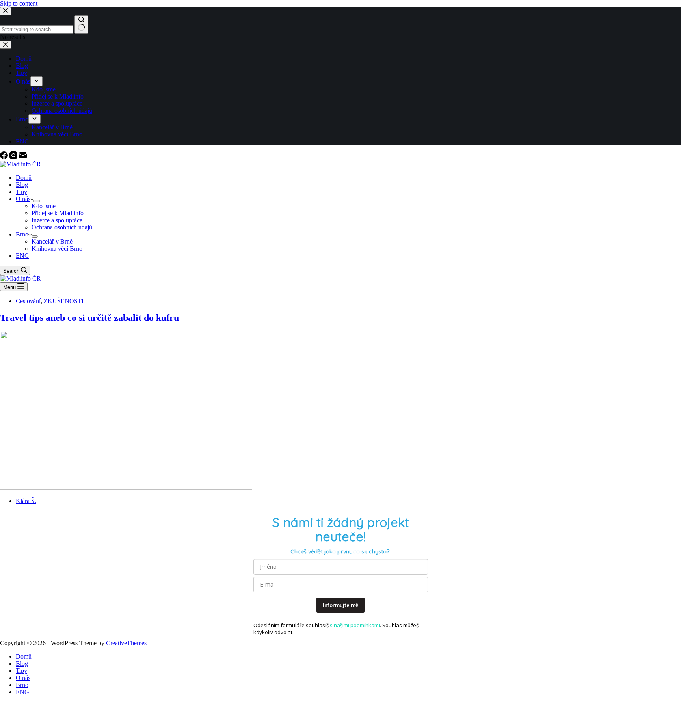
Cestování (28, 301)
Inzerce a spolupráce (57, 220)
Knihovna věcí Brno (57, 248)
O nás (23, 199)
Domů (24, 177)
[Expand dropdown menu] (36, 201)
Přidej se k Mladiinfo (58, 213)
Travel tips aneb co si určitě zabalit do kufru (89, 318)
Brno (22, 234)
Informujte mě (340, 605)
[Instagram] (14, 157)
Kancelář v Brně (52, 241)
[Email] (23, 157)
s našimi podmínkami (355, 625)
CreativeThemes (126, 643)
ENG (22, 255)
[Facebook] (4, 157)
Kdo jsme (44, 206)
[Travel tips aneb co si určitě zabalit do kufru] (126, 487)
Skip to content (18, 3)
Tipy (21, 191)
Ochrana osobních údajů (62, 227)
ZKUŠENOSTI (64, 301)
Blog (22, 184)
